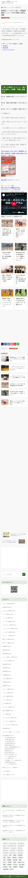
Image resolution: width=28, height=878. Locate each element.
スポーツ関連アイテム (9, 774)
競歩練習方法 (9, 750)
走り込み (15, 864)
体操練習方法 (6, 650)
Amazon (5, 45)
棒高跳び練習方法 (10, 745)
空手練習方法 (6, 667)
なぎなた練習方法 (7, 678)
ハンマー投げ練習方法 (11, 764)
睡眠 (20, 860)
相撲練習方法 (6, 685)
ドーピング (12, 850)
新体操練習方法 (7, 653)
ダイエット (5, 850)
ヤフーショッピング (8, 49)
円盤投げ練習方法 (10, 749)
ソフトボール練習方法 (9, 610)
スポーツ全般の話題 (8, 603)
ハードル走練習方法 (10, 756)
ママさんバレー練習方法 (9, 625)
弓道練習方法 (7, 675)
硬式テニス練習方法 (8, 639)
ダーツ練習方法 (7, 714)
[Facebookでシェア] (5, 344)
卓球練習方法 (7, 646)
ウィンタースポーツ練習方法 (10, 724)
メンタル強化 (6, 771)
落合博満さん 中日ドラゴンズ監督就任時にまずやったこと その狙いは (14, 831)
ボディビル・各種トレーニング (11, 732)
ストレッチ (13, 848)
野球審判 (15, 867)
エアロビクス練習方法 (9, 660)
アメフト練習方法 (7, 700)
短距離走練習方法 (10, 762)
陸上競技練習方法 (8, 735)
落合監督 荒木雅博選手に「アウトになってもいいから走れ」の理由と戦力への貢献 (14, 821)
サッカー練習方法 (8, 614)
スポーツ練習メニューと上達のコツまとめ (9, 2)
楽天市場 (5, 47)
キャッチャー (21, 843)
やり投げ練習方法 (10, 741)
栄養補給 (9, 860)
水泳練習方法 (7, 682)
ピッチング (5, 852)
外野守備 (14, 857)
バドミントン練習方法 (9, 635)
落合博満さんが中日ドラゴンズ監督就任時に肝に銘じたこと (14, 826)
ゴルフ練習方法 (7, 703)
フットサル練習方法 (8, 618)
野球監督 (21, 867)
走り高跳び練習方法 (10, 737)
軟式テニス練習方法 (8, 642)
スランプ (20, 848)
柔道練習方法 (7, 664)
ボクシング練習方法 (8, 689)
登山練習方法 (6, 728)
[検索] (23, 574)
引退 (4, 860)
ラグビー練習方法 (8, 696)
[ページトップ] (25, 875)
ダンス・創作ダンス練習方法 (10, 657)
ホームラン (20, 852)
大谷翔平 (20, 857)
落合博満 (9, 864)
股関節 (9, 862)
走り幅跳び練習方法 (10, 743)
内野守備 (20, 855)
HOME (5, 7)
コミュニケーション (11, 845)
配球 (10, 867)
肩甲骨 (14, 862)
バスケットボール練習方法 (10, 628)
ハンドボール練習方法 (15, 7)
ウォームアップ (12, 843)
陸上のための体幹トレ (11, 754)
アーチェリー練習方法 (9, 707)
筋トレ (4, 862)
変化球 (8, 857)
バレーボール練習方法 (9, 621)
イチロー (5, 843)
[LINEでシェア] (18, 344)
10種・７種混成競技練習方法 (12, 747)
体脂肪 (14, 855)
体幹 (10, 855)
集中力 (11, 869)
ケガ (4, 845)
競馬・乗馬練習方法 (8, 710)
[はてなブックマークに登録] (8, 344)
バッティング (20, 850)
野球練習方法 (7, 607)
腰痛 (4, 864)
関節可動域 (5, 869)
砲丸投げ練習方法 (10, 752)
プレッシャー (13, 852)
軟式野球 (5, 867)
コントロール (21, 845)
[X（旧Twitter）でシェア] (2, 344)
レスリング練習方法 (8, 692)
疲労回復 (15, 860)
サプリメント (6, 848)
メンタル (5, 855)
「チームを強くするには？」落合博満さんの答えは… (14, 810)
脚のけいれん (21, 862)
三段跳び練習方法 (10, 739)
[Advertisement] (14, 66)
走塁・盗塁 (21, 864)
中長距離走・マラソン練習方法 (13, 760)
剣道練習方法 (7, 671)
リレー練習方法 (9, 758)
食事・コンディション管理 (10, 767)
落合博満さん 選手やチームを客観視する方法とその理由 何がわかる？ (14, 816)
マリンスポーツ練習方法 (9, 721)
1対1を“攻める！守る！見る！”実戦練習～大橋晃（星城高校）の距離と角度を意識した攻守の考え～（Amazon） (14, 153)
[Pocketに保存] (11, 344)
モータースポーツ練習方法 (10, 717)
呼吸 (4, 857)
